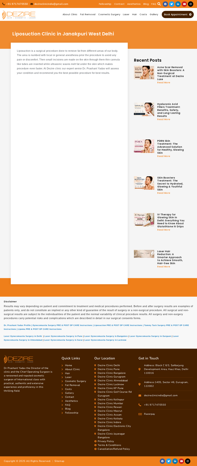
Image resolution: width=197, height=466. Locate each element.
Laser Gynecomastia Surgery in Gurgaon (150, 336)
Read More (163, 82)
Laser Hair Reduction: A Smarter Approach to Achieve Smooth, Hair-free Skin (170, 257)
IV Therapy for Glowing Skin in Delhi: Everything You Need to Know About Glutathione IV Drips (171, 220)
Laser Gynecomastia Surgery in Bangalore (106, 336)
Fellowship (105, 4)
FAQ (153, 4)
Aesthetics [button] (134, 4)
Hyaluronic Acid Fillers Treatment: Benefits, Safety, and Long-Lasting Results (168, 110)
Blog (146, 4)
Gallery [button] (154, 14)
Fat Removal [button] (87, 14)
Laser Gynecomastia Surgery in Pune (63, 336)
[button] (159, 4)
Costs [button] (143, 14)
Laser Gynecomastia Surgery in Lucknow (105, 340)
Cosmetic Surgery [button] (109, 14)
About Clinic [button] (70, 14)
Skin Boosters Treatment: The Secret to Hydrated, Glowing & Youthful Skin (170, 183)
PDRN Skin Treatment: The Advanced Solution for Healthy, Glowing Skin (170, 146)
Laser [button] (126, 14)
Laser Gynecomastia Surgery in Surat (63, 340)
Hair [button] (134, 14)
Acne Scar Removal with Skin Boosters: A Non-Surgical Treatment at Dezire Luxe (171, 73)
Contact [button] (119, 4)
